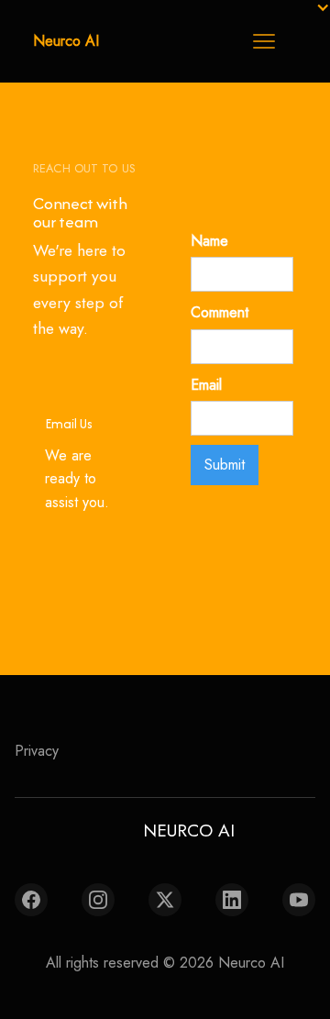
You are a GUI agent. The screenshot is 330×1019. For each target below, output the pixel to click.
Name (209, 240)
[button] (264, 41)
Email (206, 384)
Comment (219, 312)
